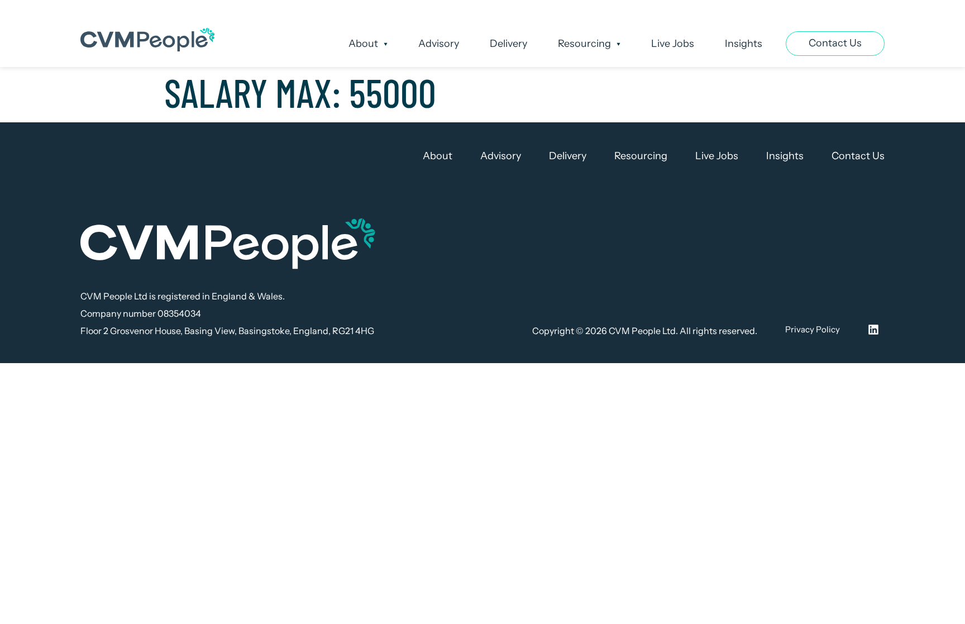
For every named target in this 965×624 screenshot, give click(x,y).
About (363, 43)
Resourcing (584, 43)
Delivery (508, 43)
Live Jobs (672, 43)
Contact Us (858, 156)
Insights (743, 43)
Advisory (438, 43)
